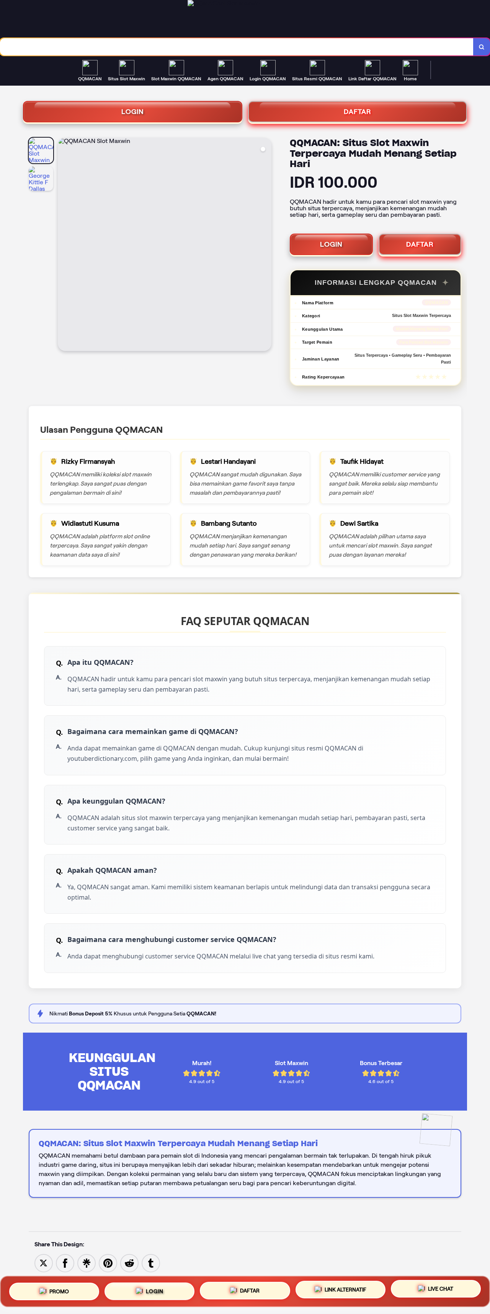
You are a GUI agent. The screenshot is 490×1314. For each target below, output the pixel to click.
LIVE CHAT (440, 1291)
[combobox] (237, 46)
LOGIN (132, 111)
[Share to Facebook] (65, 1262)
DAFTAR (357, 111)
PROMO (59, 1288)
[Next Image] (265, 245)
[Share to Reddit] (129, 1262)
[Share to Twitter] (43, 1262)
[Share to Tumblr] (151, 1262)
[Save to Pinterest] (108, 1262)
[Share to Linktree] (86, 1262)
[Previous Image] (64, 245)
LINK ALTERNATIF (345, 1291)
